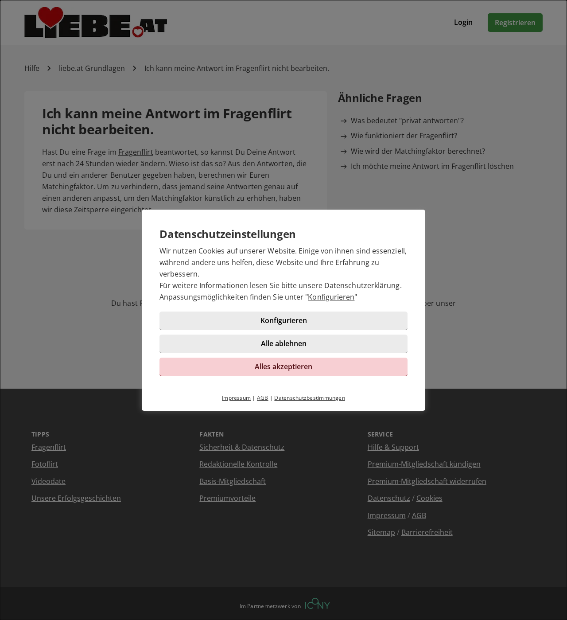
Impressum (236, 398)
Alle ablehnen (284, 343)
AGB (262, 398)
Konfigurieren (331, 297)
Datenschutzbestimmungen (309, 398)
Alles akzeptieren (283, 366)
